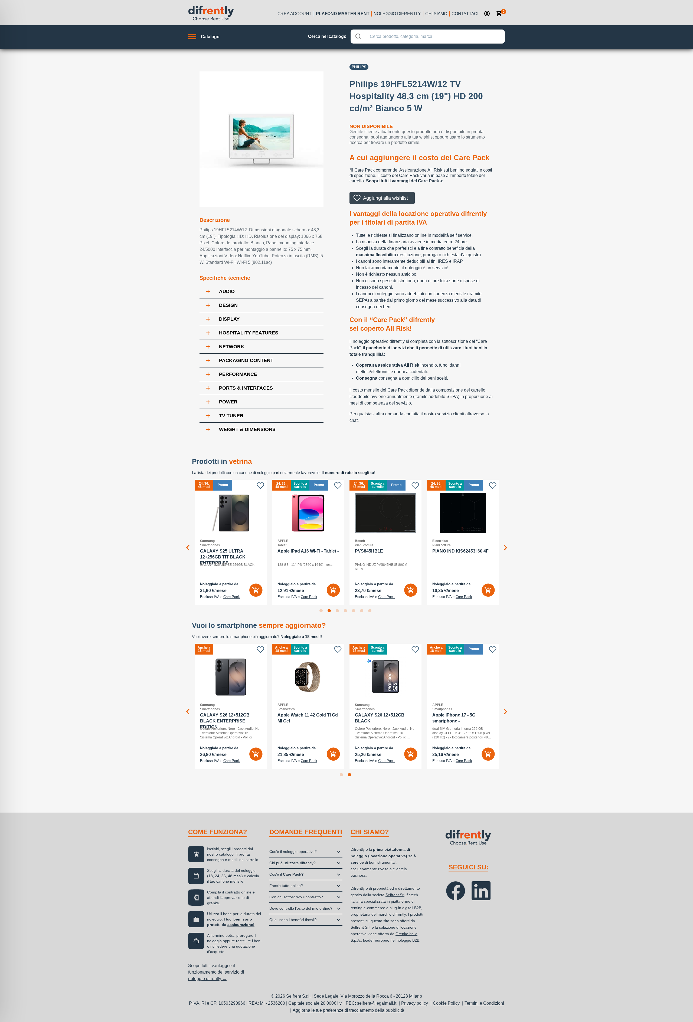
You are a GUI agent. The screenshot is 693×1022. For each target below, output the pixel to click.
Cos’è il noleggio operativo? (293, 851)
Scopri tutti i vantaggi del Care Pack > (404, 181)
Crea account (294, 13)
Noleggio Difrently (397, 13)
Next (505, 542)
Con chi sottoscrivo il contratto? (296, 897)
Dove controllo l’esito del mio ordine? (300, 908)
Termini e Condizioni (484, 1003)
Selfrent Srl (394, 895)
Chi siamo (436, 13)
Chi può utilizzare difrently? (292, 863)
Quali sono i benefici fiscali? (293, 920)
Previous (188, 542)
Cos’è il (286, 874)
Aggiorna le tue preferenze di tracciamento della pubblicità (348, 1010)
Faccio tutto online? (286, 885)
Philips (359, 67)
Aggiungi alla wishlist (385, 198)
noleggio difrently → (207, 978)
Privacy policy (414, 1003)
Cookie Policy (446, 1003)
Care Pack (231, 597)
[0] (499, 13)
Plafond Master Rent (342, 13)
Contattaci (465, 13)
